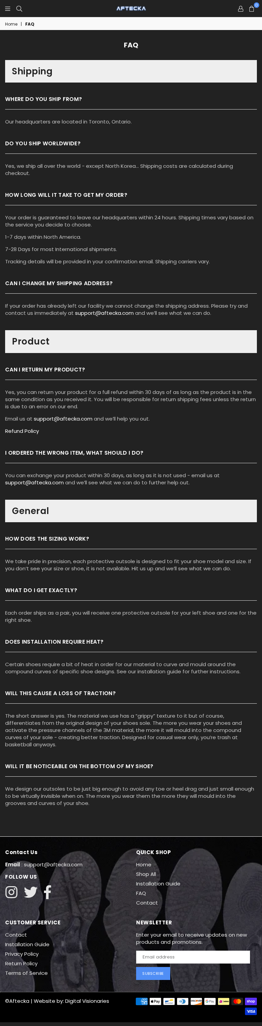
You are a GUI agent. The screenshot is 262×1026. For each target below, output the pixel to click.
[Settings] (240, 8)
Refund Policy (22, 431)
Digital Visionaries (87, 1001)
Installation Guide (158, 883)
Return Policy (21, 963)
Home (11, 24)
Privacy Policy (22, 953)
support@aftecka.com (104, 313)
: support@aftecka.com (51, 864)
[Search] (19, 8)
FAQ (141, 893)
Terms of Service (26, 973)
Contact (147, 902)
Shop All (146, 874)
